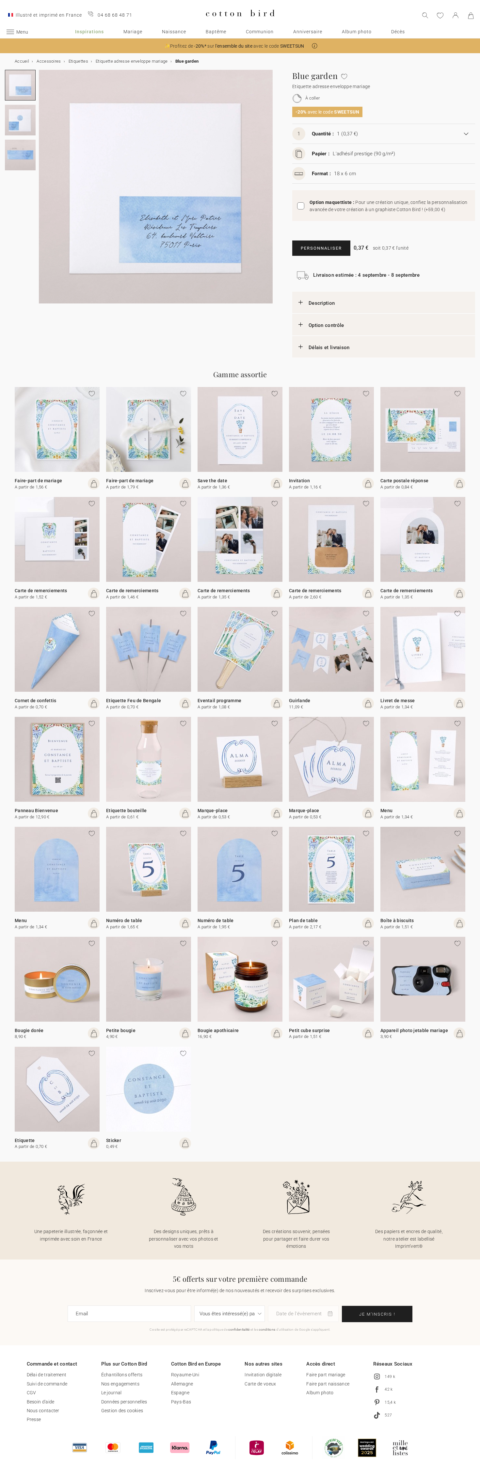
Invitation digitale (263, 1374)
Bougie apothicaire (218, 1030)
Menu (386, 810)
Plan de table (303, 920)
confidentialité (239, 1329)
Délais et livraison (329, 347)
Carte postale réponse (404, 480)
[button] (315, 46)
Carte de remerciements (41, 590)
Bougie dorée (29, 1030)
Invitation (299, 480)
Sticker (113, 1140)
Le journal (111, 1392)
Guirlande (300, 700)
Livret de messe (397, 700)
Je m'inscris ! (377, 1314)
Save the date (212, 480)
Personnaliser (321, 248)
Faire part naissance (327, 1383)
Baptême (216, 31)
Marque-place (213, 810)
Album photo (357, 31)
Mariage (132, 31)
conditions (267, 1329)
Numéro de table (124, 920)
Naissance (174, 31)
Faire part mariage (325, 1374)
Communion (260, 31)
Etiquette (25, 1140)
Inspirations (89, 31)
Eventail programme (219, 700)
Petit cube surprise (309, 1030)
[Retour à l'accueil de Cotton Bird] (240, 21)
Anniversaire (307, 31)
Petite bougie (121, 1030)
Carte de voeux (260, 1383)
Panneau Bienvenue (36, 810)
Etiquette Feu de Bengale (133, 700)
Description (322, 303)
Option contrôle (326, 325)
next (43, 190)
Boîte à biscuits (397, 920)
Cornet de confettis (35, 700)
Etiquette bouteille (126, 810)
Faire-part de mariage (38, 480)
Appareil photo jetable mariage (414, 1030)
